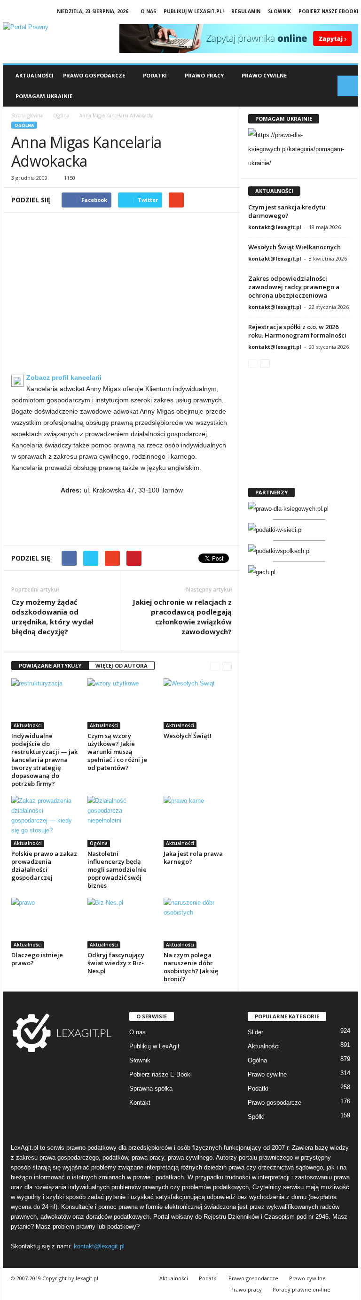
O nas (148, 11)
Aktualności (35, 75)
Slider (255, 1032)
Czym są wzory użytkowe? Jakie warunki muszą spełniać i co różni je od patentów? (117, 751)
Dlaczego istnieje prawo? (37, 959)
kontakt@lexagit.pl (274, 227)
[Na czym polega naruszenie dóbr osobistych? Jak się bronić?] (198, 923)
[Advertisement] (121, 296)
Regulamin (245, 11)
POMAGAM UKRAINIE (44, 96)
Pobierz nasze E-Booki (160, 1074)
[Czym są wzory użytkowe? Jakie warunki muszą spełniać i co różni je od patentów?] (121, 703)
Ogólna (24, 125)
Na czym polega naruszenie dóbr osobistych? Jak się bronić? (191, 967)
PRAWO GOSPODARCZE (94, 75)
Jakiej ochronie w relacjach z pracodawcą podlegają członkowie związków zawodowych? (182, 616)
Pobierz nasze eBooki (328, 11)
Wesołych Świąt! (188, 735)
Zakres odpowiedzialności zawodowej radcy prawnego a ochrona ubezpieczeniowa (293, 287)
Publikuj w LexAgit (154, 1046)
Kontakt (139, 1102)
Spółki (256, 1116)
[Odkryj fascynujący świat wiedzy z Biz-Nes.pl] (121, 923)
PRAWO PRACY (204, 75)
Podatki (258, 1088)
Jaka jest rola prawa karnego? (193, 857)
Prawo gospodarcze (274, 1102)
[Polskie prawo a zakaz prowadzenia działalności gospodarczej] (45, 821)
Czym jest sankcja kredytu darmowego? (286, 211)
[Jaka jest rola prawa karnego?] (198, 821)
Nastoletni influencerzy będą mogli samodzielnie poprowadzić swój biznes (117, 869)
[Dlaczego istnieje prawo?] (45, 923)
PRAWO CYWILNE (264, 75)
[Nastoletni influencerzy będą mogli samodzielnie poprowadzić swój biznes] (121, 821)
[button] (347, 86)
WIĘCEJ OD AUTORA (121, 665)
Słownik (279, 11)
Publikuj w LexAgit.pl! (194, 11)
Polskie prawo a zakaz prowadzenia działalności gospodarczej (44, 865)
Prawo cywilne (267, 1074)
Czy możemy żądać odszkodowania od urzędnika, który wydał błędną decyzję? (52, 616)
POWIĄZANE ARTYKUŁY (50, 665)
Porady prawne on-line (301, 1289)
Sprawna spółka (151, 1088)
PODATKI (155, 75)
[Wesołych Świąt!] (198, 703)
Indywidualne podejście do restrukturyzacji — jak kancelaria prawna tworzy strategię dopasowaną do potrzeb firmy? (44, 759)
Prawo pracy (246, 1289)
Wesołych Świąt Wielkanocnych (294, 247)
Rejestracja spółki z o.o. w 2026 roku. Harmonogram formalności (297, 331)
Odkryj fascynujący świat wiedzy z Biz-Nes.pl (115, 963)
